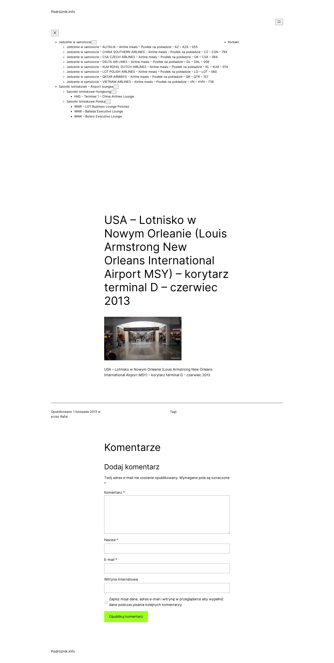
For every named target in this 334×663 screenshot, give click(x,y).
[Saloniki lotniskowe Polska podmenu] (108, 102)
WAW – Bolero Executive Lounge (98, 116)
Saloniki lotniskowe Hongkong (88, 91)
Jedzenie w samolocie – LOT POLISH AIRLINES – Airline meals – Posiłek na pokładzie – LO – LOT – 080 (141, 72)
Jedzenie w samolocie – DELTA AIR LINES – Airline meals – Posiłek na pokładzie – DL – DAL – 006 (137, 62)
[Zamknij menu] (55, 33)
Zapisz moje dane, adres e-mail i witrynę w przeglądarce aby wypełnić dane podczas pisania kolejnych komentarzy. (166, 602)
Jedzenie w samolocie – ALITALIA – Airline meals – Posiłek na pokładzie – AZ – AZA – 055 (132, 47)
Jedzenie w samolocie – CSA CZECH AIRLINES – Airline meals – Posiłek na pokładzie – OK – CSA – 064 (142, 57)
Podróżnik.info (63, 12)
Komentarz (114, 492)
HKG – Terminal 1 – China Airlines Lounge (104, 96)
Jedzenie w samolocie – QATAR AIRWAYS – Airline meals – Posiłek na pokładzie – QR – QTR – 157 (137, 77)
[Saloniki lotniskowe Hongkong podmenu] (113, 92)
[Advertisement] (167, 172)
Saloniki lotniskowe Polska (85, 101)
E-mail (110, 560)
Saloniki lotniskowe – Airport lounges (86, 86)
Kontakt (233, 42)
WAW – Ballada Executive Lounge (98, 111)
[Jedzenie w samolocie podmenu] (94, 42)
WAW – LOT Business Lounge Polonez (101, 106)
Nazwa (111, 540)
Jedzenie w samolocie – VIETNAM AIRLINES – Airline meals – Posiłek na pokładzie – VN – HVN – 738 (140, 82)
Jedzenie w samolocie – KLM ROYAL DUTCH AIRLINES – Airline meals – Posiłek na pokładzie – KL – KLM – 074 (147, 67)
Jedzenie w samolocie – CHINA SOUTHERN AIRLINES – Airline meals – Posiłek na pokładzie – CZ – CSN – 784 (146, 52)
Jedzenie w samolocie (75, 42)
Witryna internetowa (121, 579)
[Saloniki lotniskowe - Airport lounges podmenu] (116, 87)
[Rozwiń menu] (279, 22)
